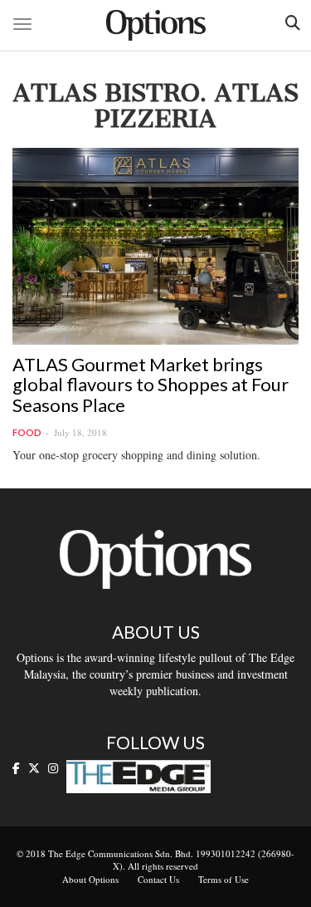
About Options (90, 879)
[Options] (156, 25)
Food (26, 432)
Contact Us (158, 879)
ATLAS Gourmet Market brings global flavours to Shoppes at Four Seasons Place (150, 384)
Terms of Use (223, 879)
